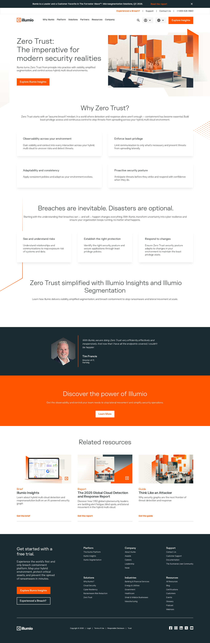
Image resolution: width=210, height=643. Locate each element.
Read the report (159, 4)
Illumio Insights (89, 556)
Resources (97, 19)
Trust (130, 628)
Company (110, 19)
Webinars (170, 609)
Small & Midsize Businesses (136, 597)
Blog (168, 586)
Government (130, 590)
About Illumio (130, 552)
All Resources (172, 582)
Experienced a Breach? (128, 11)
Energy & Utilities (132, 586)
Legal (89, 628)
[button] (138, 20)
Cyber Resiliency (90, 590)
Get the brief (23, 516)
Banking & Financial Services (137, 582)
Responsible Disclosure (115, 628)
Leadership (129, 564)
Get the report (85, 516)
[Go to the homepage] (25, 20)
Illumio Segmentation (92, 560)
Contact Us (165, 11)
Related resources (105, 442)
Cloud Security (89, 586)
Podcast (169, 605)
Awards (128, 556)
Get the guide (146, 516)
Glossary (169, 601)
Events (169, 597)
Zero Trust (87, 597)
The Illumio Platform (92, 552)
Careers (128, 560)
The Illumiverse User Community (179, 564)
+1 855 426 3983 (185, 11)
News (127, 568)
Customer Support (174, 556)
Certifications (172, 590)
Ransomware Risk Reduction (95, 593)
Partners (84, 19)
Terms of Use (99, 628)
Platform (61, 19)
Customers (170, 593)
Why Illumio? (88, 582)
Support (150, 11)
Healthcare (129, 593)
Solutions (73, 19)
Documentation (172, 560)
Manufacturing (131, 601)
